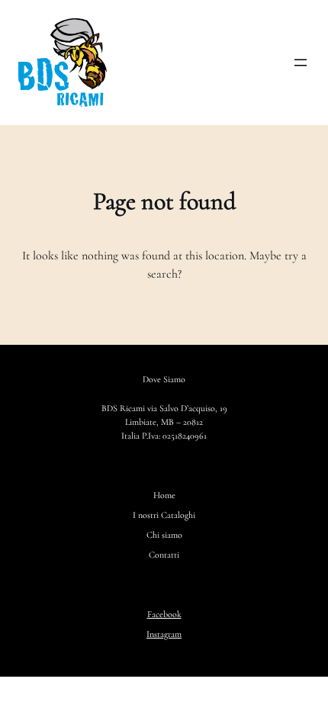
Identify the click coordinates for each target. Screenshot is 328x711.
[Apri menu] (300, 62)
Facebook (164, 614)
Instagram (164, 634)
